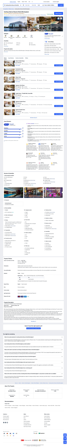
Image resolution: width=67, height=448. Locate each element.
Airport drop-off (47, 181)
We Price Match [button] (50, 14)
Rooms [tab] (5, 58)
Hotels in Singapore (14, 407)
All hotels (45, 423)
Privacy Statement (27, 423)
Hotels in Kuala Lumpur (43, 405)
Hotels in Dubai (57, 405)
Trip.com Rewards (47, 417)
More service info (6, 419)
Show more (6, 51)
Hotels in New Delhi (51, 405)
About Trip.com (26, 416)
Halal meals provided (28, 228)
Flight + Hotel (24, 1)
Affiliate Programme (47, 419)
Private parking (47, 178)
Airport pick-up (27, 180)
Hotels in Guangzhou (8, 405)
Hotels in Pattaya (29, 405)
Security (45, 426)
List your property (47, 421)
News (24, 417)
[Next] (62, 192)
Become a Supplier (47, 424)
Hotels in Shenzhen (35, 405)
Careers (25, 419)
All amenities (6, 46)
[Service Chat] (65, 442)
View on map (47, 54)
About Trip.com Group (27, 426)
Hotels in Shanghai (15, 405)
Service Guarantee (6, 417)
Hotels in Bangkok (22, 405)
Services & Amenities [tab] (20, 58)
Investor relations (47, 416)
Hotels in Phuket (7, 407)
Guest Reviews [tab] (11, 58)
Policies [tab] (26, 58)
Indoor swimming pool (8, 177)
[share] (65, 438)
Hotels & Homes (13, 1)
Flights (19, 1)
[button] (32, 1)
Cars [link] (29, 1)
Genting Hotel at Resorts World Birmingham (16, 12)
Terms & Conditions (27, 421)
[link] (46, 2)
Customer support (6, 416)
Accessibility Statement (27, 424)
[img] (15, 24)
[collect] (65, 435)
